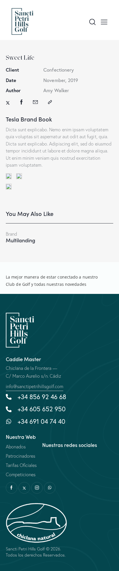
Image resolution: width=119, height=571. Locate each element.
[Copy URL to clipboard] (50, 102)
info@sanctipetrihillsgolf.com (34, 386)
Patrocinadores (20, 456)
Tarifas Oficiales (21, 465)
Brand (11, 234)
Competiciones (21, 474)
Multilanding (20, 240)
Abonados (16, 447)
